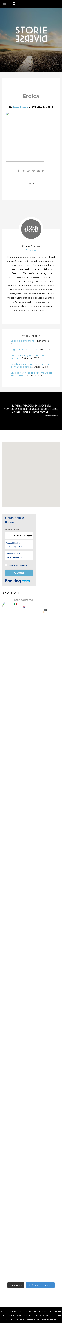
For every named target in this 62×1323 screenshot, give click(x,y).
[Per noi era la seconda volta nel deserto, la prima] (31, 998)
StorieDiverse (20, 107)
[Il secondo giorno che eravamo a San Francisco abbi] (31, 832)
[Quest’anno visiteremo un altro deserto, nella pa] (31, 932)
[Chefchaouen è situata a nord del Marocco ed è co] (31, 1264)
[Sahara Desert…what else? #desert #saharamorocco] (31, 1064)
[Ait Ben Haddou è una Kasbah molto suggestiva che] (31, 1131)
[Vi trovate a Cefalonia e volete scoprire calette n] (31, 733)
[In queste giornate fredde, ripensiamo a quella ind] (31, 965)
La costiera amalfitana (22, 340)
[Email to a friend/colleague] (39, 170)
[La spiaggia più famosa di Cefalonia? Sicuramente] (31, 633)
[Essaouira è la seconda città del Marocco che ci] (31, 1230)
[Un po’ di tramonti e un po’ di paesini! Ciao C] (31, 666)
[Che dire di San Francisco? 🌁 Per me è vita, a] (31, 865)
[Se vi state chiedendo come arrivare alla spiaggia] (31, 766)
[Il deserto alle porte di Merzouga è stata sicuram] (31, 1098)
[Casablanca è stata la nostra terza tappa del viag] (31, 1197)
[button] (31, 471)
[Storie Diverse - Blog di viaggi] (31, 34)
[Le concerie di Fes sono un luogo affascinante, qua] (31, 899)
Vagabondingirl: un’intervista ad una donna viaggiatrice (30, 365)
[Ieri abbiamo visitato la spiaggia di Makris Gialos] (31, 699)
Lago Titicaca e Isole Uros (24, 349)
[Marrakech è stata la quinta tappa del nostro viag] (31, 1164)
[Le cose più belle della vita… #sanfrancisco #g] (31, 799)
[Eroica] (24, 170)
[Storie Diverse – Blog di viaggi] (31, 410)
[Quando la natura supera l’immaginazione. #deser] (31, 1031)
